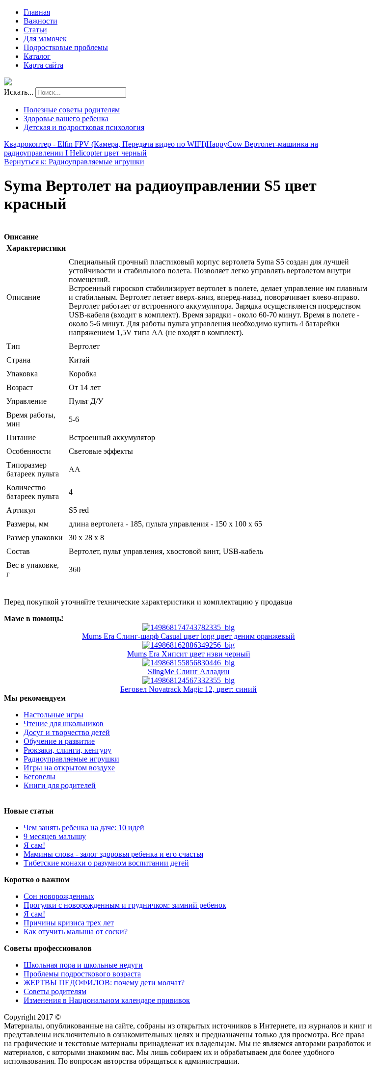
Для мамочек (45, 38)
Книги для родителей (60, 785)
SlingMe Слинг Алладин (189, 671)
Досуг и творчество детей (67, 732)
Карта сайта (43, 65)
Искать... (18, 92)
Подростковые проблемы (66, 47)
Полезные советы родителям (72, 109)
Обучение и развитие (59, 741)
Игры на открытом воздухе (69, 767)
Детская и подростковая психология (84, 127)
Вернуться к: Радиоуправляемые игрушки (74, 162)
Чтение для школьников (64, 723)
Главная (37, 12)
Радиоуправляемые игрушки (71, 759)
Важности (40, 21)
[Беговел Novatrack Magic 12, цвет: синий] (188, 680)
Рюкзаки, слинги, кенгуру (67, 750)
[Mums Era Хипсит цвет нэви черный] (188, 645)
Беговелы (39, 776)
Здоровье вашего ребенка (66, 118)
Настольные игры (53, 715)
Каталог (37, 56)
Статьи (35, 30)
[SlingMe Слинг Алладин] (188, 662)
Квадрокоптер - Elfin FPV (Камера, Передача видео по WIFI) (105, 144)
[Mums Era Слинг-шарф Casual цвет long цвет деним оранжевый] (188, 627)
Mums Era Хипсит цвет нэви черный (188, 654)
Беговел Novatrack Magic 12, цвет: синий (188, 689)
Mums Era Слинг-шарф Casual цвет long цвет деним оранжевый (188, 636)
